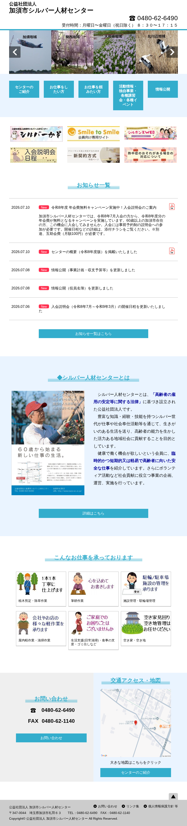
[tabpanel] (93, 52)
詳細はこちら (93, 513)
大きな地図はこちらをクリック (135, 762)
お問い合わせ (51, 738)
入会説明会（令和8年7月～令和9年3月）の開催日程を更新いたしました (102, 309)
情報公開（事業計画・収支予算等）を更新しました (88, 270)
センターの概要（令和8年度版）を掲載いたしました (89, 252)
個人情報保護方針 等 (163, 806)
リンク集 (132, 806)
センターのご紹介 (135, 772)
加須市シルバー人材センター (51, 7)
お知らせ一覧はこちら (93, 334)
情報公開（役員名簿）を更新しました (77, 288)
